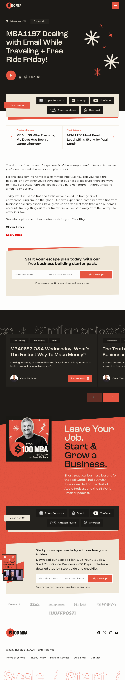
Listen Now (78, 378)
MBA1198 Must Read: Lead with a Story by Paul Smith (87, 139)
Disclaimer (80, 657)
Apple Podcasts (54, 100)
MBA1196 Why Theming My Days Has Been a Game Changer (35, 139)
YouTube (105, 100)
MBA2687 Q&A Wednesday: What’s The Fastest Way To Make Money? (49, 352)
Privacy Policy (38, 657)
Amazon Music (67, 110)
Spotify (81, 100)
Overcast (94, 110)
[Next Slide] (111, 397)
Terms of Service (15, 657)
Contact (95, 657)
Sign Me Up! (96, 274)
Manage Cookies (59, 657)
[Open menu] (115, 5)
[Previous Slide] (94, 397)
